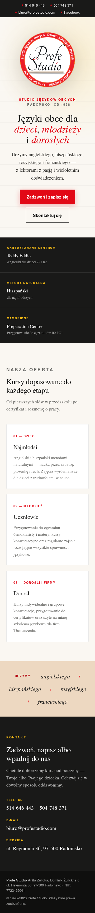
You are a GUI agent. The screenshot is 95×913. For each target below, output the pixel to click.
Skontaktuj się (47, 215)
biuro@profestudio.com (36, 12)
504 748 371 (63, 5)
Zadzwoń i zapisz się (47, 197)
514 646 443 (35, 5)
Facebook (72, 12)
